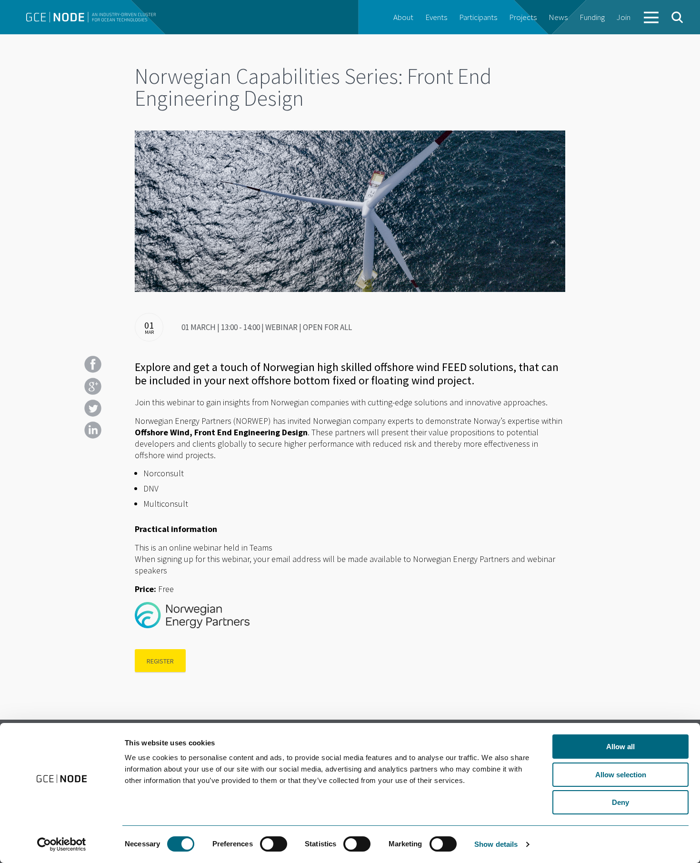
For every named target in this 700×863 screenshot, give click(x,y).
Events (436, 17)
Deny (620, 802)
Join (623, 17)
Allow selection (620, 775)
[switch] (273, 844)
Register (160, 661)
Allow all (620, 747)
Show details (496, 844)
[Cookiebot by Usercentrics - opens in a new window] (61, 844)
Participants (478, 17)
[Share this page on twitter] (92, 408)
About (403, 17)
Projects (523, 17)
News (558, 17)
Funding (592, 17)
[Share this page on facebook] (92, 364)
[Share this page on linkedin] (92, 430)
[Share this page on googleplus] (92, 386)
